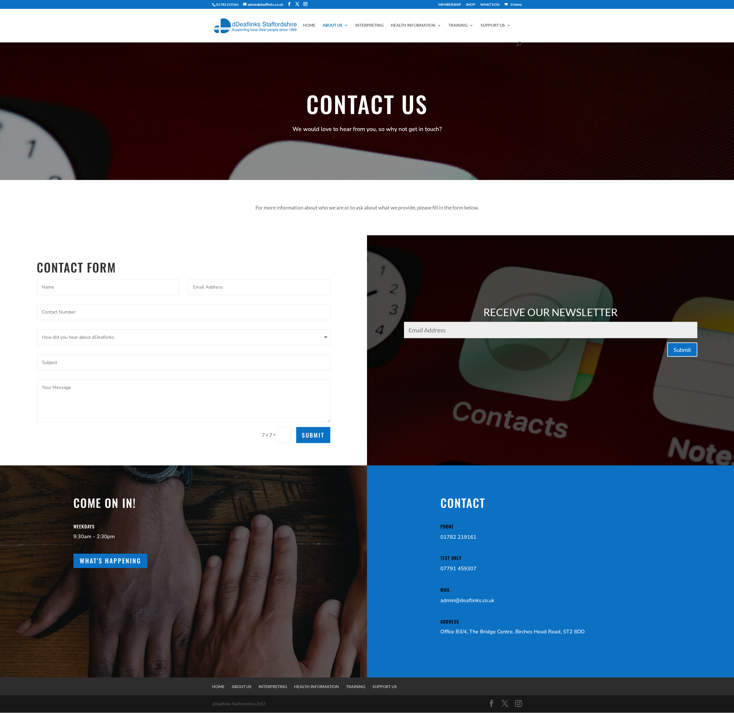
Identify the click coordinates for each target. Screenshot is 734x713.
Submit (313, 435)
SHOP (470, 5)
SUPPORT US (493, 25)
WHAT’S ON (489, 5)
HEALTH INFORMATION (413, 25)
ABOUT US (332, 25)
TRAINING (458, 25)
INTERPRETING (369, 25)
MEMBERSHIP (449, 5)
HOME (309, 25)
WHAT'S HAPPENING (110, 560)
